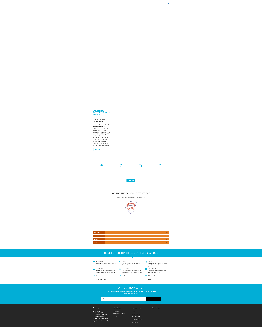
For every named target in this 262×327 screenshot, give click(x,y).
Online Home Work (136, 314)
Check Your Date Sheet (137, 319)
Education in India (116, 311)
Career (133, 311)
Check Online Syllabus (137, 316)
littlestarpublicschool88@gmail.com (105, 321)
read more (97, 149)
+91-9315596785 (103, 318)
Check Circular (135, 322)
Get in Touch (131, 180)
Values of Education (117, 316)
